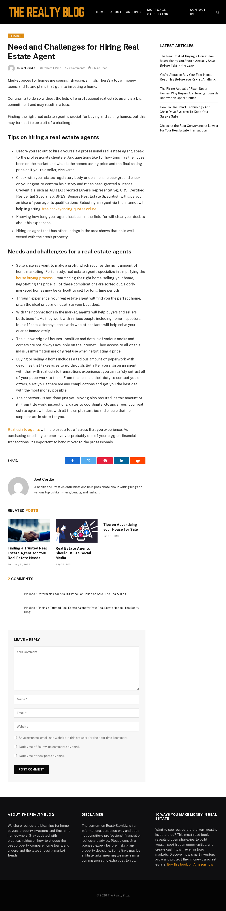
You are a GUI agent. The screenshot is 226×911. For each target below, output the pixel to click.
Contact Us (198, 12)
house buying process (34, 278)
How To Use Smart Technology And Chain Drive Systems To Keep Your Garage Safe (185, 111)
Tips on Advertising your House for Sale (120, 527)
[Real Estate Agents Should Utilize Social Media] (77, 530)
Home (101, 12)
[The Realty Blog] (46, 12)
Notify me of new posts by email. (42, 756)
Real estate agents (24, 429)
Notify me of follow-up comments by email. (49, 747)
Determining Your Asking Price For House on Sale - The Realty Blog (82, 594)
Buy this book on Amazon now (190, 864)
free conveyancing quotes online (68, 209)
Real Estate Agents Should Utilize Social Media (73, 553)
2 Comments (77, 67)
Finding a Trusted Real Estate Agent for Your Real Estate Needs (27, 553)
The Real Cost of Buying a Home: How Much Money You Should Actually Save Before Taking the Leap (187, 60)
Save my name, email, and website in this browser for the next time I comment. (73, 738)
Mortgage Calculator (157, 12)
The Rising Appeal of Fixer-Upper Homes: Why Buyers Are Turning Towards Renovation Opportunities (189, 93)
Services (16, 36)
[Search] (217, 12)
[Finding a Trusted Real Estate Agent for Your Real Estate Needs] (29, 530)
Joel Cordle (28, 67)
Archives (134, 12)
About (116, 12)
